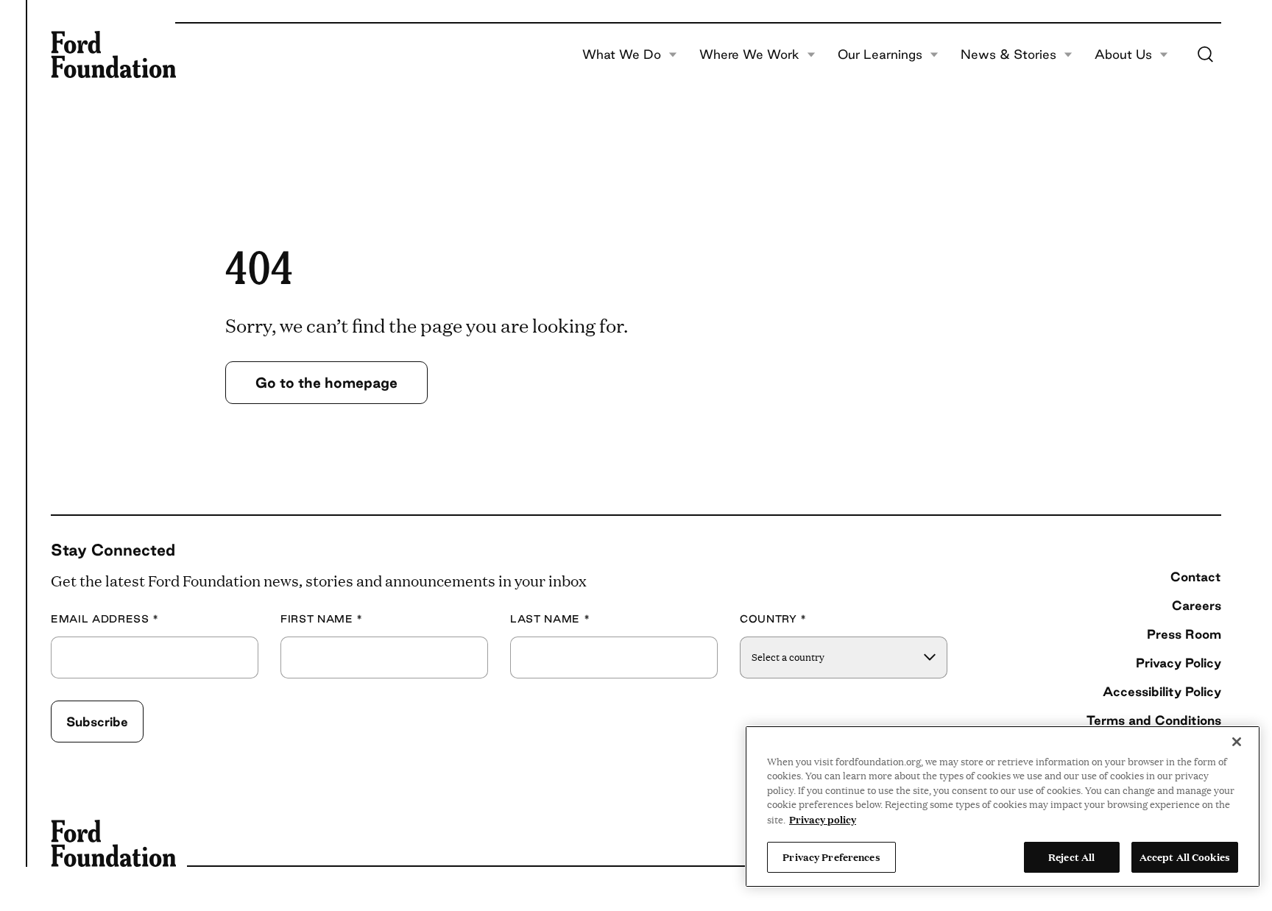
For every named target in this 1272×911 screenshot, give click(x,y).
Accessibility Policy (1162, 691)
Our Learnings (880, 54)
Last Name (550, 619)
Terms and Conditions (1153, 720)
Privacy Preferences (831, 856)
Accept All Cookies (1185, 856)
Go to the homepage (326, 383)
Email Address (105, 619)
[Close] (1236, 742)
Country (773, 619)
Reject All (1071, 856)
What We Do (621, 54)
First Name (321, 619)
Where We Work (749, 54)
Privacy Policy (1178, 663)
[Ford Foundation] (113, 54)
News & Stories (1008, 54)
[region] (1002, 806)
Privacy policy (822, 819)
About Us (1123, 54)
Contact (1195, 577)
